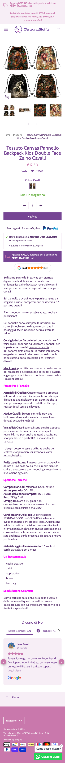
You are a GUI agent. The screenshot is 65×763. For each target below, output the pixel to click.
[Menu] (5, 29)
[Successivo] (59, 71)
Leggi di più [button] (14, 670)
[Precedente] (6, 71)
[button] (59, 29)
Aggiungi (32, 216)
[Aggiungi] (41, 205)
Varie (24, 171)
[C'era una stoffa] (31, 29)
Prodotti (17, 134)
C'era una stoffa (10, 729)
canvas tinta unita (39, 347)
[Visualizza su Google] (11, 645)
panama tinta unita (19, 350)
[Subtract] (24, 205)
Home (7, 134)
